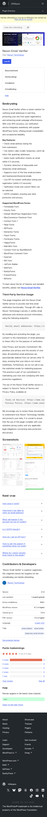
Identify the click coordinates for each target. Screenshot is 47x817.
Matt (5, 765)
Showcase (29, 719)
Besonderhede (11, 70)
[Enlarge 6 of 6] (41, 481)
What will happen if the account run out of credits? (14, 520)
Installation (10, 83)
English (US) (40, 623)
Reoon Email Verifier (30, 287)
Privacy (5, 732)
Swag (28, 753)
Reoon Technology (15, 55)
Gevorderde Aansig (10, 640)
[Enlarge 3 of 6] (19, 475)
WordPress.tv (9, 753)
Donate (29, 748)
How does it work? (10, 503)
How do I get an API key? (14, 537)
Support (5, 744)
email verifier (39, 628)
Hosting (5, 728)
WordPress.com (10, 760)
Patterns (28, 732)
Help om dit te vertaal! (23, 19)
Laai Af (7, 61)
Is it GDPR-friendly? (11, 529)
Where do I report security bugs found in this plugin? (14, 554)
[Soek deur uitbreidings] (28, 27)
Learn (4, 740)
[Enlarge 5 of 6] (41, 465)
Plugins (28, 728)
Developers (7, 748)
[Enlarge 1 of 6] (19, 447)
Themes (28, 724)
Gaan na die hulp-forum (12, 705)
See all (42, 681)
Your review (7, 681)
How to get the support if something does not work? (14, 545)
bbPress (7, 769)
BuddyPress (9, 773)
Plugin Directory (8, 11)
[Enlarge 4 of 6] (41, 447)
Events (28, 744)
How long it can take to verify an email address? (13, 511)
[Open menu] (43, 3)
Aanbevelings (11, 77)
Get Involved (30, 740)
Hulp (7, 95)
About (5, 719)
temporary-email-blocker (34, 633)
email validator (27, 628)
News (4, 724)
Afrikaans (12, 784)
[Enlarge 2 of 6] (19, 461)
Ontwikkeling (10, 89)
